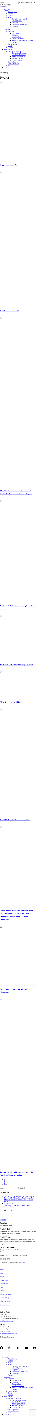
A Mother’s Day (9, 1203)
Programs (2, 1269)
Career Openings (4, 1297)
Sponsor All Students (6, 1294)
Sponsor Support (17, 1405)
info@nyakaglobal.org (6, 1321)
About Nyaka (12, 1359)
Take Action (8, 1396)
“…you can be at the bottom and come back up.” (19, 1196)
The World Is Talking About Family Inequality (18, 1198)
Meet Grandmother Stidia (10, 702)
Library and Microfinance (20, 1371)
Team (10, 1364)
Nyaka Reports (4, 1280)
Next (5, 1184)
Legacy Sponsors (17, 1407)
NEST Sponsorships (18, 1404)
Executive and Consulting (20, 1366)
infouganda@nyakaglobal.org (8, 1333)
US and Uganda (17, 1368)
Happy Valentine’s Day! (9, 165)
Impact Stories (4, 1283)
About (2, 1287)
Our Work (7, 1377)
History (10, 1361)
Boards (10, 1362)
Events (2, 1276)
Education (15, 1373)
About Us (7, 1357)
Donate (2, 1290)
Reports (10, 1395)
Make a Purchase (5, 1305)
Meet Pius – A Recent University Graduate (16, 665)
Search (8, 4)
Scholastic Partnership (19, 1402)
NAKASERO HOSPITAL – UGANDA (15, 820)
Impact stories (12, 1391)
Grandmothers (16, 1384)
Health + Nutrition (18, 1386)
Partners (10, 1375)
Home (1, 1266)
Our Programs (16, 1380)
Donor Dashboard (5, 1301)
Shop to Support (13, 1409)
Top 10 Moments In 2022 (9, 311)
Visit (1, 1273)
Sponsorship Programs (19, 1400)
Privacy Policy (22, 1262)
